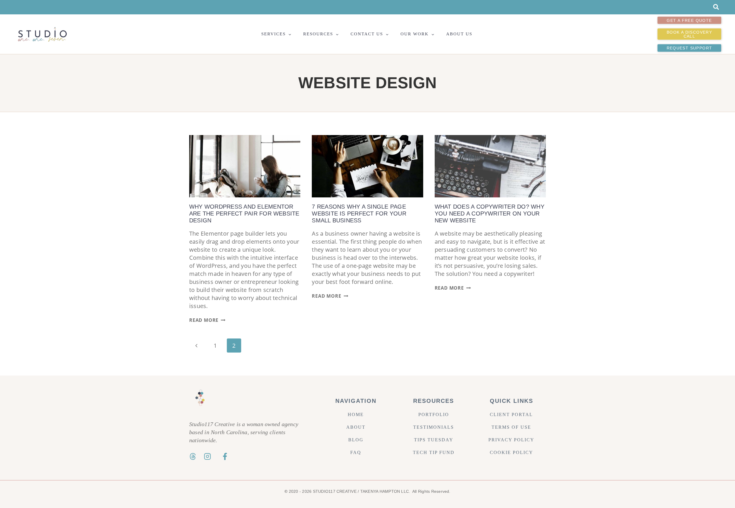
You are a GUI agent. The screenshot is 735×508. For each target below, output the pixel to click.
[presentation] (244, 166)
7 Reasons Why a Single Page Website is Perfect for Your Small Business (359, 213)
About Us (459, 34)
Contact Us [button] (367, 34)
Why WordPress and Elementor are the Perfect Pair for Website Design (244, 213)
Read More (207, 320)
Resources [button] (318, 34)
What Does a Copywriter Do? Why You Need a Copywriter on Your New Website (489, 213)
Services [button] (273, 34)
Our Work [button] (415, 34)
